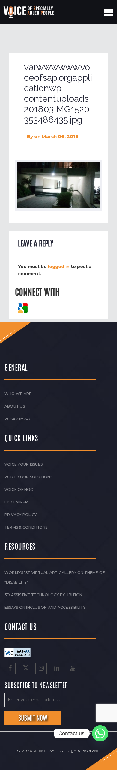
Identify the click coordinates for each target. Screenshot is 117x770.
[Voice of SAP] (29, 12)
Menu (109, 12)
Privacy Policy (20, 514)
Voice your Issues (23, 464)
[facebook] (10, 669)
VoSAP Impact (19, 419)
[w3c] (17, 652)
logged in (59, 266)
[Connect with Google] (23, 307)
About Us (14, 406)
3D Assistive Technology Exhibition (43, 595)
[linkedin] (57, 669)
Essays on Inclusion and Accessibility (45, 607)
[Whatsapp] (100, 733)
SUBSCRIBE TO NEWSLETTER (36, 685)
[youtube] (72, 669)
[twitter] (25, 669)
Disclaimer (16, 502)
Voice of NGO (19, 489)
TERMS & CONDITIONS (25, 527)
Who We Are (18, 393)
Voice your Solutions (28, 477)
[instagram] (41, 669)
